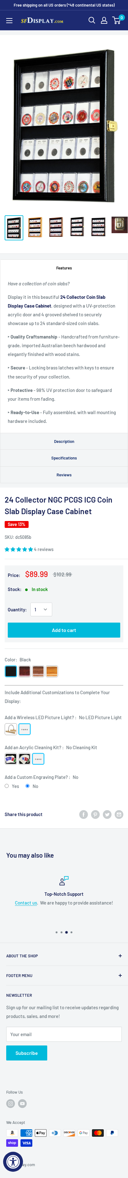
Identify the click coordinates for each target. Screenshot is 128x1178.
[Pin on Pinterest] (95, 814)
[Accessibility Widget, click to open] (13, 1162)
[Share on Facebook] (83, 814)
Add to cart (64, 630)
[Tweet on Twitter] (107, 814)
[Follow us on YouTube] (22, 1103)
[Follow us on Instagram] (10, 1103)
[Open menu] (9, 20)
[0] (117, 20)
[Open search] (92, 20)
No (35, 786)
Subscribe (27, 1053)
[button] (19, 549)
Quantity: (17, 609)
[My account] (104, 20)
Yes (15, 786)
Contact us (26, 902)
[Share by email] (119, 814)
